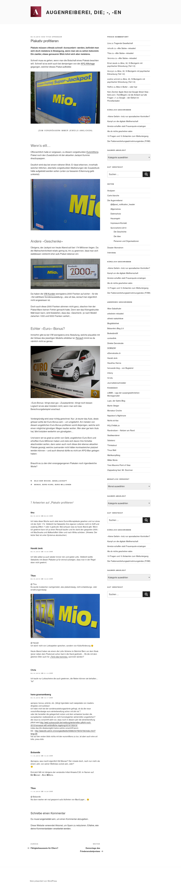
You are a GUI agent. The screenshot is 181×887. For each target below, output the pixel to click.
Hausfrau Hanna (114, 363)
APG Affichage (88, 63)
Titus (33, 575)
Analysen (111, 190)
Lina (109, 43)
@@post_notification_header (123, 204)
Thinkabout (112, 445)
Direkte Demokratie (115, 343)
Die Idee (117, 236)
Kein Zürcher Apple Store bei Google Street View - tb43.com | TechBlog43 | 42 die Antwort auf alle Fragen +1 (128, 95)
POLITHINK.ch (113, 425)
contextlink (111, 338)
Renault (79, 337)
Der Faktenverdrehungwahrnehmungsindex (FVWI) (128, 141)
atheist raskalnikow (115, 318)
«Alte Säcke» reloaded (126, 48)
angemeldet (45, 818)
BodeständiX (112, 333)
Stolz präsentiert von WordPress (43, 881)
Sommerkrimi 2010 (118, 227)
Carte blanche (113, 195)
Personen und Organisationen (126, 241)
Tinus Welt (111, 450)
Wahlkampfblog (113, 455)
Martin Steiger (113, 405)
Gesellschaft (59, 481)
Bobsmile (35, 752)
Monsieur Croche (114, 410)
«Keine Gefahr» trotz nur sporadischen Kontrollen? (128, 116)
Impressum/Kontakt (119, 223)
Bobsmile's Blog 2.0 (115, 328)
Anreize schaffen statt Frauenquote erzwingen (126, 126)
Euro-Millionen (63, 485)
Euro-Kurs (48, 485)
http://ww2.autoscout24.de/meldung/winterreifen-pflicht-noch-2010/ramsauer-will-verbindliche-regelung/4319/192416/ (61, 724)
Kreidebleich (112, 387)
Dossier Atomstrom (115, 247)
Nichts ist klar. (113, 420)
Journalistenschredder (116, 382)
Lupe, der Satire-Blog (116, 400)
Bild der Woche (42, 481)
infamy (110, 373)
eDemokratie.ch (114, 353)
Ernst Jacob (112, 63)
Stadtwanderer (113, 435)
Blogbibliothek (113, 323)
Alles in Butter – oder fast (126, 86)
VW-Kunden (49, 293)
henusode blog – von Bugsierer (120, 368)
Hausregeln (115, 218)
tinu (32, 512)
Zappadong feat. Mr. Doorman (120, 470)
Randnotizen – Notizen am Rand (121, 430)
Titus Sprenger (54, 37)
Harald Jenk (37, 548)
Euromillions (92, 151)
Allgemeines (116, 209)
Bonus (37, 485)
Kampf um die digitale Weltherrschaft (122, 121)
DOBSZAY (111, 348)
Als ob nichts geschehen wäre (119, 131)
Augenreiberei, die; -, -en (84, 12)
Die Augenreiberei (114, 200)
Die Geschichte (120, 231)
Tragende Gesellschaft (123, 43)
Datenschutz (116, 213)
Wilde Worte (112, 460)
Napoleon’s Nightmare (116, 415)
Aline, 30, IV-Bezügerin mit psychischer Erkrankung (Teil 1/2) (124, 64)
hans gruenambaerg (41, 694)
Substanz (111, 440)
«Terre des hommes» (59, 656)
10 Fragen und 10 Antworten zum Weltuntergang (127, 136)
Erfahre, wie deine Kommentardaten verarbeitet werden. (65, 827)
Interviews (111, 252)
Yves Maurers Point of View (118, 465)
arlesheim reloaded (115, 313)
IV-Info (110, 378)
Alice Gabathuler (114, 308)
